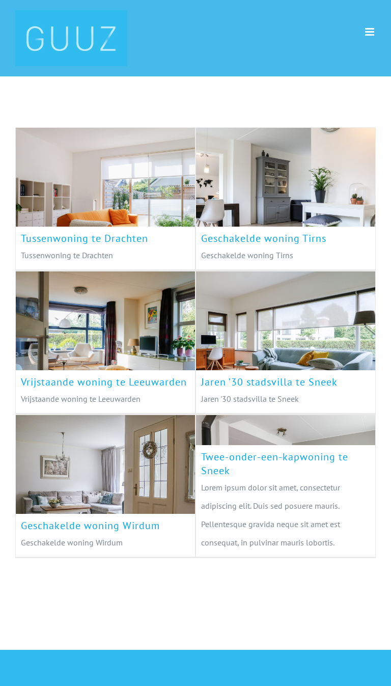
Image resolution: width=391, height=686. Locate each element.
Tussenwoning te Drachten (87, 186)
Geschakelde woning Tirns (268, 186)
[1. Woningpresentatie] (105, 198)
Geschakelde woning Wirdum (87, 473)
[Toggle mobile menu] (370, 31)
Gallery (123, 186)
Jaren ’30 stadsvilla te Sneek (268, 329)
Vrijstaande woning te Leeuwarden (87, 329)
